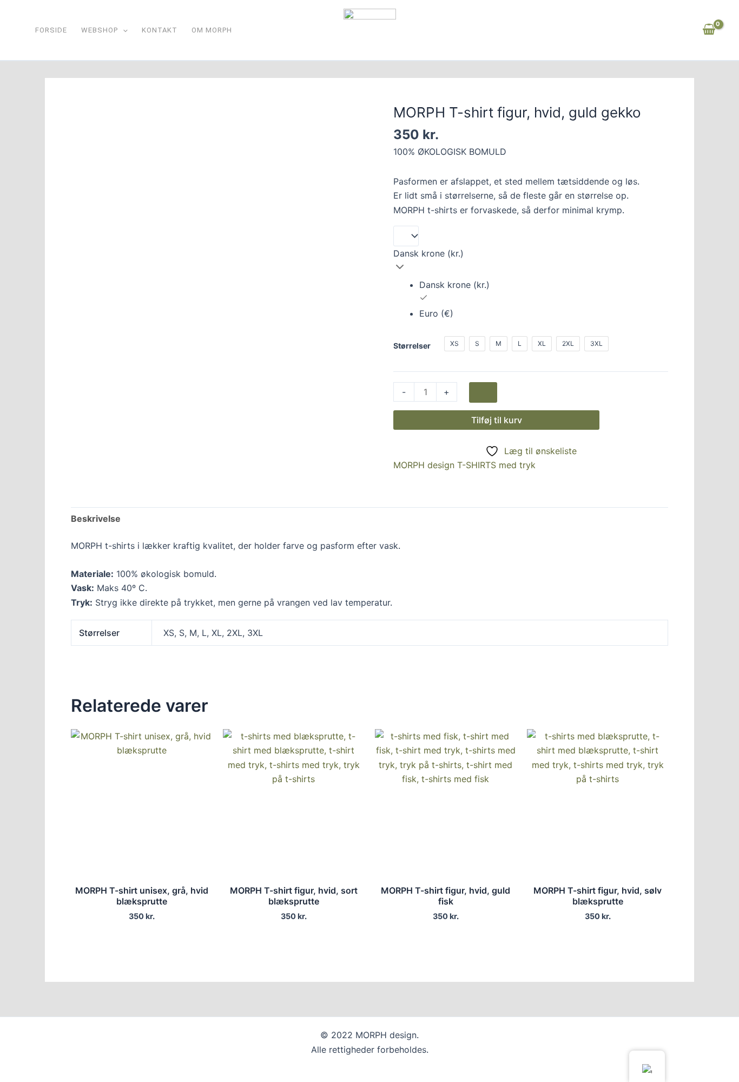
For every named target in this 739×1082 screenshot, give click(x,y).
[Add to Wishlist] (483, 392)
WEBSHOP (99, 31)
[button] (123, 31)
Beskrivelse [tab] (96, 518)
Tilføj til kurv (496, 420)
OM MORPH (212, 31)
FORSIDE (51, 31)
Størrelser (412, 345)
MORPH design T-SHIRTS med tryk (464, 465)
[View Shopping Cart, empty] (708, 30)
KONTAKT (159, 31)
